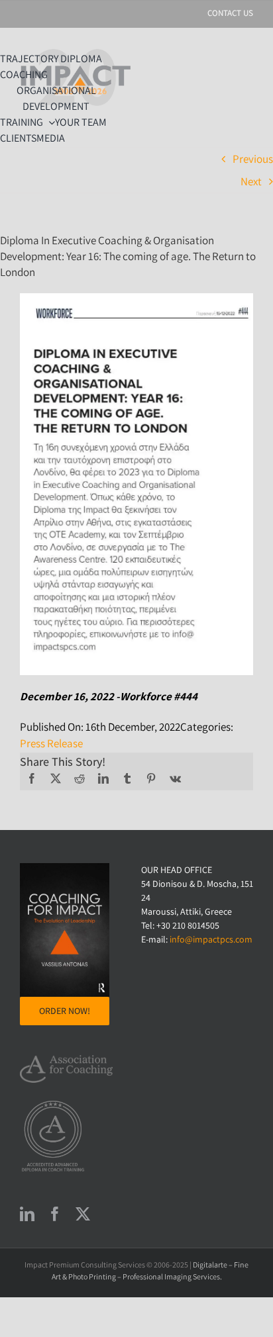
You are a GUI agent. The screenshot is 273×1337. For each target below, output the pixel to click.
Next (251, 181)
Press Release (51, 743)
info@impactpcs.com (211, 939)
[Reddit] (79, 778)
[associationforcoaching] (66, 1060)
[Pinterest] (151, 778)
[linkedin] (27, 1214)
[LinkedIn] (103, 778)
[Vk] (175, 778)
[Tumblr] (127, 778)
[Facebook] (32, 778)
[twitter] (83, 1214)
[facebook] (55, 1214)
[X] (56, 778)
